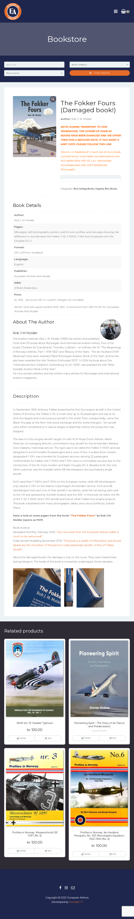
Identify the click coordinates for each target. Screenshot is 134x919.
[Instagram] (66, 888)
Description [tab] (26, 396)
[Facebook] (60, 888)
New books (111, 188)
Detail (23, 738)
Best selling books (84, 188)
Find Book (101, 73)
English (99, 188)
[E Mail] (73, 888)
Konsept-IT (76, 902)
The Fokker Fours (83, 515)
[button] (53, 99)
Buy (114, 738)
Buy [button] (50, 738)
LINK (108, 144)
